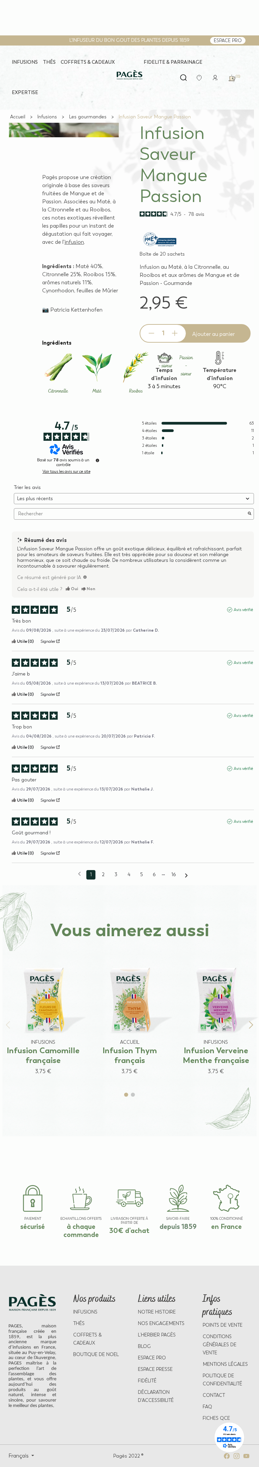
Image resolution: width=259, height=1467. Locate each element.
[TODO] (85, 577)
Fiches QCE (216, 1418)
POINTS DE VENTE (222, 1325)
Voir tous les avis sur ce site (66, 471)
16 (173, 875)
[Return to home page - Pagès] (129, 75)
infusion (74, 242)
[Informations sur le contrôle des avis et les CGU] (97, 460)
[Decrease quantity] (151, 333)
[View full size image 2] (63, 123)
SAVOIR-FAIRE (178, 1219)
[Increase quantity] (175, 333)
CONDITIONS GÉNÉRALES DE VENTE (219, 1345)
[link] (215, 77)
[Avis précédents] (79, 874)
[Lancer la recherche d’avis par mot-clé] (249, 514)
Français (19, 1455)
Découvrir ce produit (36, 1084)
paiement (32, 1219)
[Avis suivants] (186, 875)
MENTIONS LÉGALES (225, 1364)
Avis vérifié (243, 609)
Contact (214, 1395)
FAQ (207, 1407)
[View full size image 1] (63, 122)
